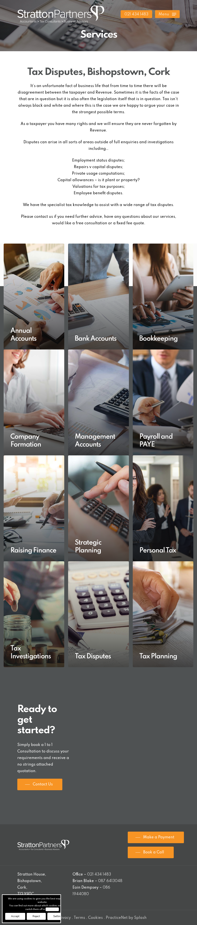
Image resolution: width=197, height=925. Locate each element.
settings (52, 909)
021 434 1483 (99, 874)
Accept (15, 916)
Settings (58, 916)
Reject (36, 916)
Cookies (95, 918)
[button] (167, 14)
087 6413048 (110, 881)
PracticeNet (117, 918)
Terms (79, 918)
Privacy (64, 918)
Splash (140, 918)
